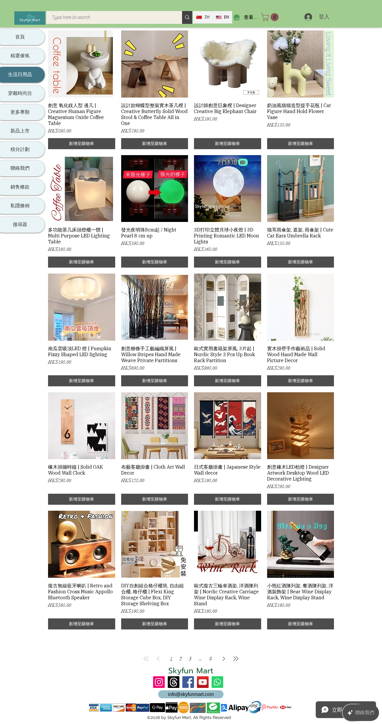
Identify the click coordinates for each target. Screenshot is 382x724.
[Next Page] (223, 659)
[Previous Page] (158, 659)
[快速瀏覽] (81, 64)
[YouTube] (203, 682)
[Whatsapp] (217, 682)
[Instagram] (159, 682)
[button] (271, 17)
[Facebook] (188, 682)
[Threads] (173, 682)
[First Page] (146, 659)
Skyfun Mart (190, 671)
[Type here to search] (187, 17)
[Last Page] (235, 659)
